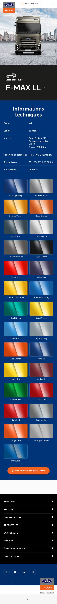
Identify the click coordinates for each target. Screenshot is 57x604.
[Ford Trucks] (9, 9)
